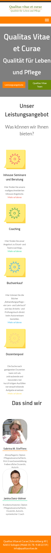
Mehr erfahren (15, 197)
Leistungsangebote (14, 84)
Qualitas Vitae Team (40, 85)
